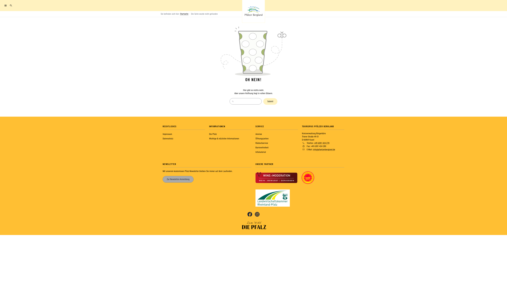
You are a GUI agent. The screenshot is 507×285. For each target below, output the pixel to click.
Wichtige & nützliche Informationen (224, 138)
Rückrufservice (261, 143)
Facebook (249, 214)
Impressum (167, 134)
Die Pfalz (213, 134)
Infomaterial (260, 152)
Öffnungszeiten (262, 138)
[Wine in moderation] (276, 177)
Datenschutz (168, 138)
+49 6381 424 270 (321, 143)
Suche (11, 5)
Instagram (257, 214)
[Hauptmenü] (5, 5)
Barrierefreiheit (262, 147)
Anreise (258, 134)
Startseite (184, 14)
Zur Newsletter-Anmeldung (178, 179)
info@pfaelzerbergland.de (324, 149)
